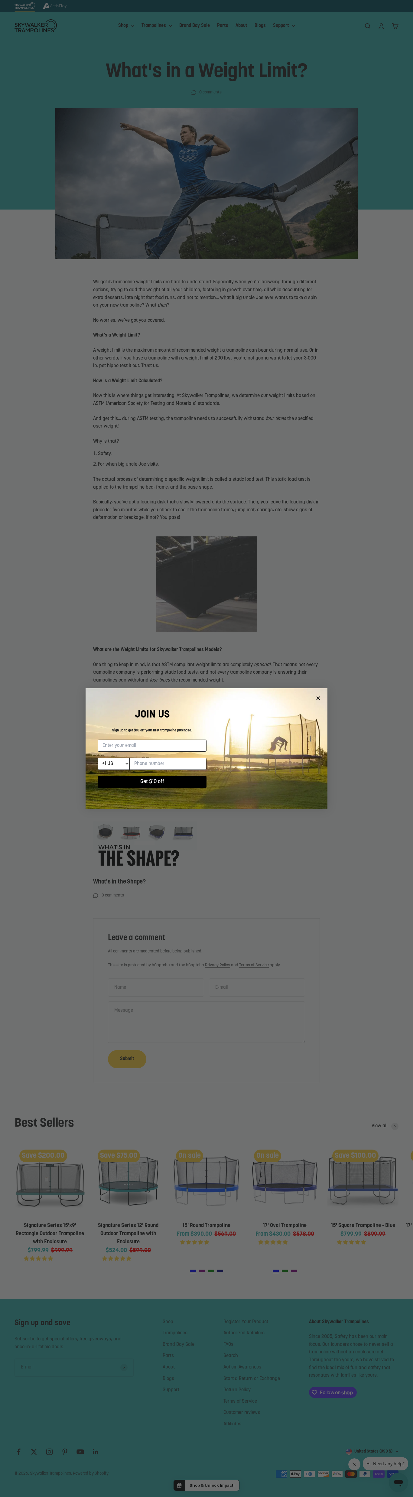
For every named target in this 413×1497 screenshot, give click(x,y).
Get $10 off (152, 782)
